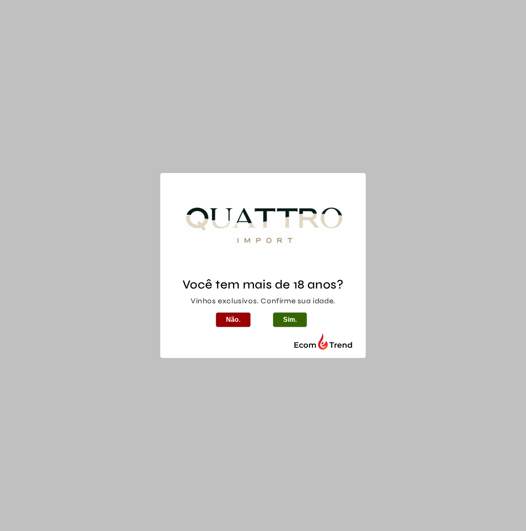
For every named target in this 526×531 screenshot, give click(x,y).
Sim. (290, 319)
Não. (233, 319)
